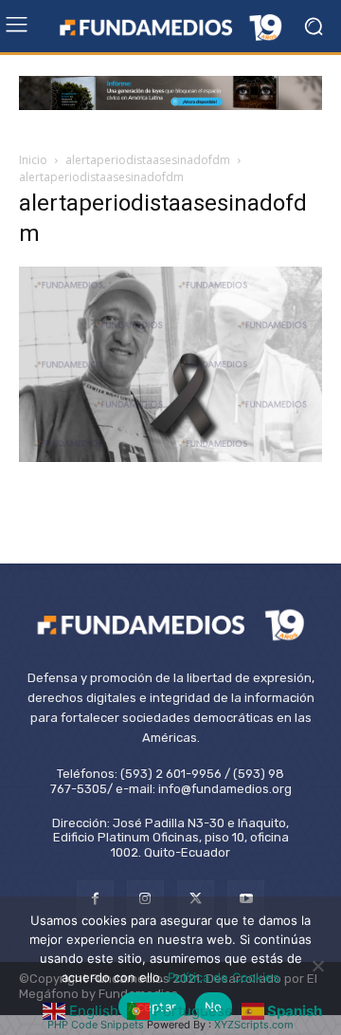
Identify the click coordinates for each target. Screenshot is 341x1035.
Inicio (33, 160)
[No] (317, 965)
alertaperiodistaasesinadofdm (147, 160)
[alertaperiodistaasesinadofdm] (170, 457)
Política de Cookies (223, 977)
